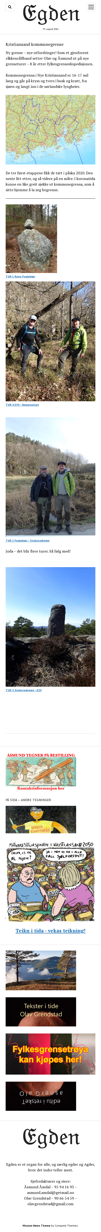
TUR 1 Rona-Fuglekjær (20, 276)
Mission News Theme (36, 1225)
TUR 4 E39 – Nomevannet (22, 404)
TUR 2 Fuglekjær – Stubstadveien (28, 540)
